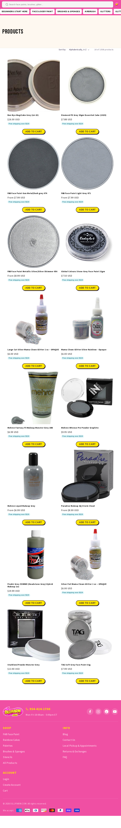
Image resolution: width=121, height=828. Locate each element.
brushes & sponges (69, 11)
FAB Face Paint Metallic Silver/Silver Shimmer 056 (32, 271)
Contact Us (69, 740)
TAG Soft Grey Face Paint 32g (76, 665)
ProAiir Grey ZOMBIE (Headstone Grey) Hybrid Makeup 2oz (30, 585)
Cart (5, 790)
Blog (65, 734)
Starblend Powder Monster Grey (24, 665)
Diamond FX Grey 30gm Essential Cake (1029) (83, 115)
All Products (10, 763)
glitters (105, 11)
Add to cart (33, 209)
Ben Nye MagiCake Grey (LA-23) (23, 115)
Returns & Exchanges (74, 751)
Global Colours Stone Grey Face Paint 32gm (83, 271)
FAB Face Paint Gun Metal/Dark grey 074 (27, 193)
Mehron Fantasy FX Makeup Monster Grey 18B (30, 428)
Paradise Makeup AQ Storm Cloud (78, 506)
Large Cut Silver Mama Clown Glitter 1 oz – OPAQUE (33, 350)
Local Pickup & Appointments (80, 745)
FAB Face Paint (11, 734)
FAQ (65, 757)
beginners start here (15, 11)
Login (6, 779)
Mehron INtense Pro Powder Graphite (80, 428)
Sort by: (62, 49)
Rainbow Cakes (11, 740)
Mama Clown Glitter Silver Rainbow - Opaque (83, 350)
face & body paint (42, 11)
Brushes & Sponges (14, 751)
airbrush (90, 11)
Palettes (8, 745)
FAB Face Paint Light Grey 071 (76, 193)
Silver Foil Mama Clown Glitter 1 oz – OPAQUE (83, 584)
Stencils (7, 757)
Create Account (12, 784)
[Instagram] (98, 711)
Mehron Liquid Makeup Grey (21, 506)
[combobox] (57, 4)
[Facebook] (90, 711)
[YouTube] (115, 711)
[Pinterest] (106, 711)
